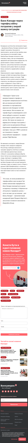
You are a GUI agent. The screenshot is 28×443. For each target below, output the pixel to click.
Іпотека (12, 290)
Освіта (16, 416)
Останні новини (5, 413)
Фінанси (4, 294)
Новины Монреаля (6, 300)
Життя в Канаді (19, 419)
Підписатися (14, 404)
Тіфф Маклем (20, 290)
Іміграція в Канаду (5, 416)
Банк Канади (5, 17)
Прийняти (22, 439)
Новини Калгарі (5, 297)
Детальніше (14, 439)
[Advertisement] (14, 222)
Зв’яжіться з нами (5, 430)
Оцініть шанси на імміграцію (5, 420)
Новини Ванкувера (13, 294)
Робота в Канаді (19, 413)
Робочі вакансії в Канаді (7, 423)
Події (16, 425)
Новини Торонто (16, 297)
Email (2, 326)
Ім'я (2, 320)
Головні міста (18, 422)
